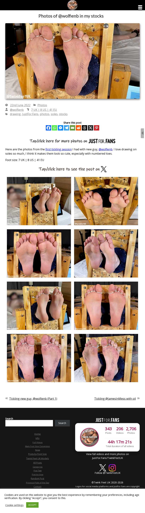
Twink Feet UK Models (37, 458)
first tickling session (58, 149)
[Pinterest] (96, 128)
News (37, 450)
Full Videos (37, 442)
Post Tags (38, 470)
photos (44, 114)
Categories (37, 467)
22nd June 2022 (20, 105)
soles (54, 114)
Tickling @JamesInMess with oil (115, 399)
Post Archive (37, 474)
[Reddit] (78, 128)
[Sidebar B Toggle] (142, 133)
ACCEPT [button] (32, 504)
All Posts (37, 462)
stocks (63, 114)
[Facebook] (48, 128)
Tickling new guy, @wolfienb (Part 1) (33, 399)
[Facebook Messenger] (60, 128)
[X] (90, 128)
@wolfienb (17, 110)
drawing (15, 114)
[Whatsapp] (54, 128)
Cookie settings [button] (14, 505)
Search (9, 418)
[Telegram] (66, 128)
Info (37, 438)
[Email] (72, 128)
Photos (42, 105)
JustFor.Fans (30, 114)
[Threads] (84, 128)
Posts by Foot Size (37, 454)
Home (37, 434)
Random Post (37, 478)
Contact (37, 486)
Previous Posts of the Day (37, 482)
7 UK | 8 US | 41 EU (44, 110)
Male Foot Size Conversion (37, 446)
